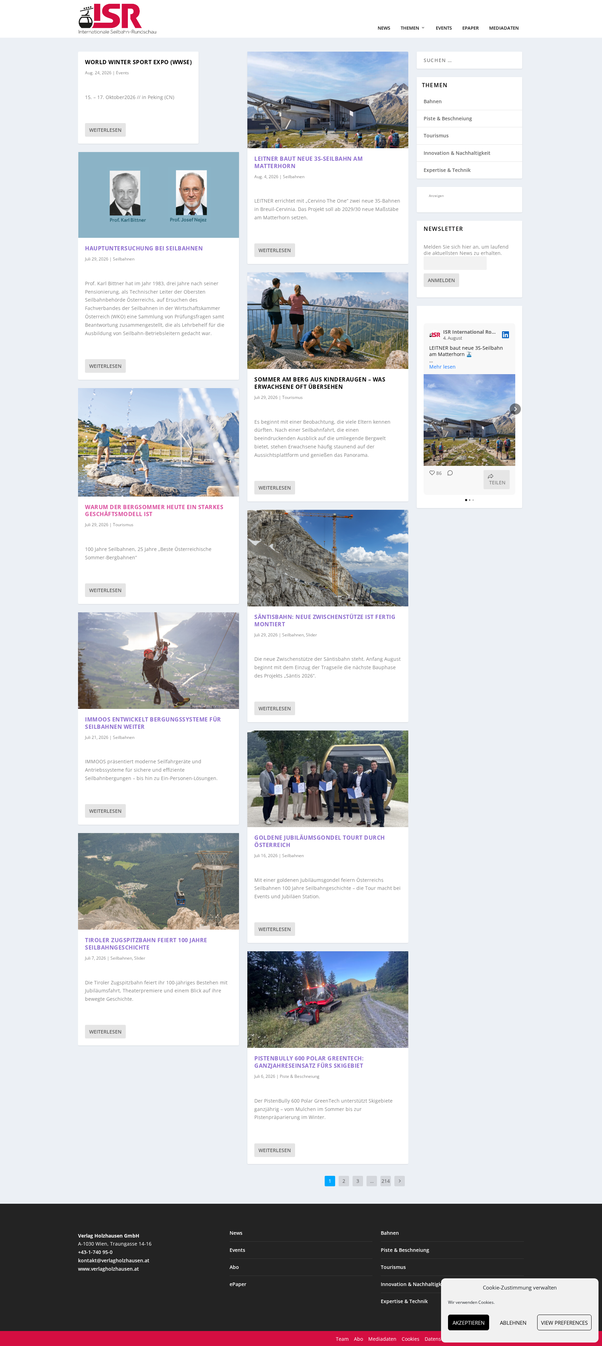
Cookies (410, 1339)
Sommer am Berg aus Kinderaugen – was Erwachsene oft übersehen (319, 383)
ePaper (470, 28)
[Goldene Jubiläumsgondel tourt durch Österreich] (327, 779)
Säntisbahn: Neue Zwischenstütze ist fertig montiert (324, 620)
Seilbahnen (123, 259)
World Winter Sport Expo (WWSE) (138, 62)
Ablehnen (513, 1322)
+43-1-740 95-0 (95, 1252)
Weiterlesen (105, 130)
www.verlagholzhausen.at (108, 1268)
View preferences (564, 1322)
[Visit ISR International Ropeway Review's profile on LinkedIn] (434, 334)
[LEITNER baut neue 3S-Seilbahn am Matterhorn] (327, 100)
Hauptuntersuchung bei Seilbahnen (144, 248)
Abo (234, 1267)
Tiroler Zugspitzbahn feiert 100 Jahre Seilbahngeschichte (146, 943)
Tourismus (123, 525)
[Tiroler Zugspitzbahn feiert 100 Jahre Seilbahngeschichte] (158, 881)
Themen (410, 28)
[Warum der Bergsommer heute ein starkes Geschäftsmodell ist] (158, 442)
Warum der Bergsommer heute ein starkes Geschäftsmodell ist (154, 510)
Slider (139, 958)
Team (342, 1339)
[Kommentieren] (448, 479)
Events (444, 28)
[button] (423, 409)
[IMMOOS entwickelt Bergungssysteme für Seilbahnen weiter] (158, 660)
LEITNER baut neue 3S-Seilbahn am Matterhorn (308, 162)
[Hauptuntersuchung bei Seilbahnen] (158, 195)
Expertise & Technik (447, 170)
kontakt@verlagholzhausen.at (113, 1260)
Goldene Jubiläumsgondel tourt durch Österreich (319, 841)
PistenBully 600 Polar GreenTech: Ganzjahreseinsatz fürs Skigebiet (309, 1061)
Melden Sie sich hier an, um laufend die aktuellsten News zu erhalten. (466, 250)
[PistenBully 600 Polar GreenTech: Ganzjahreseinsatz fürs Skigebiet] (327, 999)
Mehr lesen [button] (442, 367)
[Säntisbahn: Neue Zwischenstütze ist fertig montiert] (327, 558)
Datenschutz (439, 1339)
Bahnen (433, 101)
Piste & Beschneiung (299, 1076)
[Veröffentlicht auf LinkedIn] (505, 335)
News (384, 28)
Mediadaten (504, 28)
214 (385, 1181)
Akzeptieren (469, 1322)
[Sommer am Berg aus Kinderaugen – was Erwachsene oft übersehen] (327, 320)
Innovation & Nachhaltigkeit (457, 153)
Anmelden (441, 280)
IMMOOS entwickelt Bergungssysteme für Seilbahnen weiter (153, 723)
